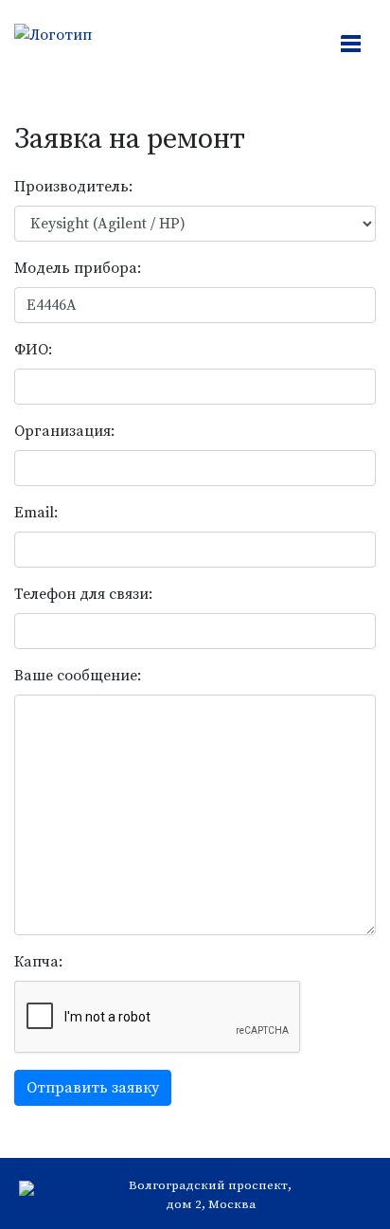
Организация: (64, 431)
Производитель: (73, 186)
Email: (36, 512)
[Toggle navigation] (352, 45)
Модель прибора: (77, 268)
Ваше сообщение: (77, 675)
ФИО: (33, 349)
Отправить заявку (93, 1087)
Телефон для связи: (83, 594)
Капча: (38, 961)
